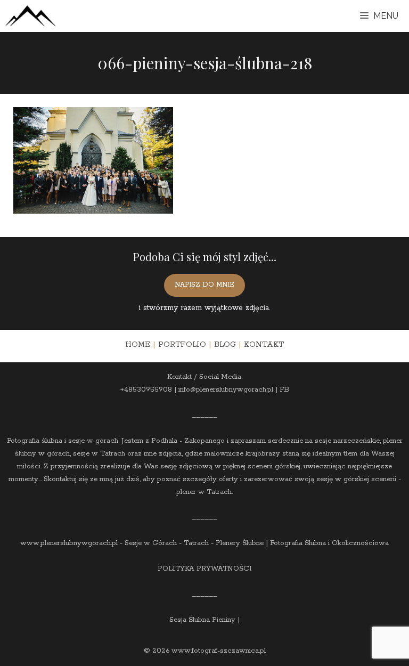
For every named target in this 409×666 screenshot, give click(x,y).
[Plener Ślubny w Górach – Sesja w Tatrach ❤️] (30, 16)
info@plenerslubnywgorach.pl (225, 389)
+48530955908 (146, 389)
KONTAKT (264, 345)
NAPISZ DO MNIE (204, 285)
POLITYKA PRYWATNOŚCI (205, 568)
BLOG (225, 345)
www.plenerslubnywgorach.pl (69, 543)
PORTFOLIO (182, 345)
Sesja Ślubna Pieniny (202, 619)
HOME (137, 345)
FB (284, 389)
